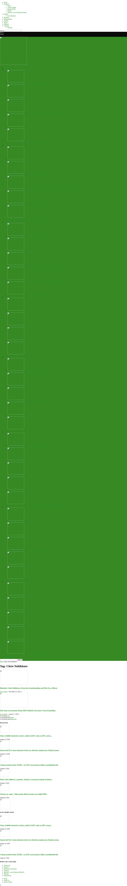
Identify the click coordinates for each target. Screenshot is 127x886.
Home (5, 2)
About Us (6, 880)
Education (7, 875)
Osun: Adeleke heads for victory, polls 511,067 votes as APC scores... (26, 736)
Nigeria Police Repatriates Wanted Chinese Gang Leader (24, 430)
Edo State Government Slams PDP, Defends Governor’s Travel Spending (27, 710)
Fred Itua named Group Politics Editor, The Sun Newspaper (25, 142)
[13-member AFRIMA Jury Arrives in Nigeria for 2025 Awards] (15, 324)
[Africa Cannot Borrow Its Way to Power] (15, 594)
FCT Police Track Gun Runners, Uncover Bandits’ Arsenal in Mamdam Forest (30, 98)
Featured (6, 4)
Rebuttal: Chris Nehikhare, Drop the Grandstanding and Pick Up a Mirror (29, 655)
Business (6, 17)
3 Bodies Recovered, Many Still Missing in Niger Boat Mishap (25, 565)
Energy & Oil (11, 9)
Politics (6, 14)
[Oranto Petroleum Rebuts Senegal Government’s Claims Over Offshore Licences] (15, 250)
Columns (6, 26)
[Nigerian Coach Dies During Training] (15, 474)
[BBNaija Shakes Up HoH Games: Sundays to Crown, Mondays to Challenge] (15, 354)
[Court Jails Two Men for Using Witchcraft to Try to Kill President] (15, 385)
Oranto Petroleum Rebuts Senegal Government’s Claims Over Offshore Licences (31, 251)
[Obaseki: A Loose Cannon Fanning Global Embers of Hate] (15, 638)
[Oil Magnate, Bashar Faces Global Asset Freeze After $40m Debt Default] (15, 235)
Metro (6, 874)
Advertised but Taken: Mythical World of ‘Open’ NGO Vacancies (26, 611)
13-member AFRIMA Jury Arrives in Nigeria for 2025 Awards (25, 326)
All (8, 144)
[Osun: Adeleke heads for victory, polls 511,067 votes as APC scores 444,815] (15, 158)
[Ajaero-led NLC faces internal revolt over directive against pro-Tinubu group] (15, 82)
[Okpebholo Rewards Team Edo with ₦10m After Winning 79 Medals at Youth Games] (15, 445)
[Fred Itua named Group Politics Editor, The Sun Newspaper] (15, 140)
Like (8, 716)
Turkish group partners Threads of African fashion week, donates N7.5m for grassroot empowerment (36, 266)
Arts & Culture (11, 7)
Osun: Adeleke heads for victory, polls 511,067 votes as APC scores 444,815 (29, 160)
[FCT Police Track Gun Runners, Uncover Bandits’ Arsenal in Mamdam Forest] (15, 96)
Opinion (9, 27)
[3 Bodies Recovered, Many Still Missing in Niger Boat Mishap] (15, 563)
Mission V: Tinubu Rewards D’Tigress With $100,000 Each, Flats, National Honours (32, 490)
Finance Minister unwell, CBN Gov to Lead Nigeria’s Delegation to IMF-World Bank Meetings (35, 295)
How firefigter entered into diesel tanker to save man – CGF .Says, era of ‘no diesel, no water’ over (36, 113)
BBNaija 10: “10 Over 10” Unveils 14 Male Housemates (24, 341)
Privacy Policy (8, 882)
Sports (5, 22)
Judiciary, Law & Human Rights (16, 12)
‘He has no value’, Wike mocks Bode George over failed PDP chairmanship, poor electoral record (36, 204)
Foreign (6, 21)
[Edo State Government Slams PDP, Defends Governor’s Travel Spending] (14, 707)
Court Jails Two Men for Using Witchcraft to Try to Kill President (26, 386)
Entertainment (8, 19)
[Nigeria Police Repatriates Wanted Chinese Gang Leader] (15, 428)
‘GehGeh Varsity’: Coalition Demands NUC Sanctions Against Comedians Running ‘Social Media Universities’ (40, 311)
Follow (12, 717)
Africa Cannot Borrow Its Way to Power (19, 596)
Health (9, 10)
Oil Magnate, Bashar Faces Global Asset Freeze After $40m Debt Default (29, 237)
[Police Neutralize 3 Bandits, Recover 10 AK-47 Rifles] (15, 578)
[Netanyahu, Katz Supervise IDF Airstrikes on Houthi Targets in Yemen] (15, 414)
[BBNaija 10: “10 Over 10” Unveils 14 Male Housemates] (15, 339)
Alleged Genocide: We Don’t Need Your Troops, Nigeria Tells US (26, 372)
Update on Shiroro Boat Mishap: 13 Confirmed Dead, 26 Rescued (26, 551)
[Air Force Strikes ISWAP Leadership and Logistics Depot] (15, 534)
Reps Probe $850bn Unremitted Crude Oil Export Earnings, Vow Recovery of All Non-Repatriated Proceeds (39, 280)
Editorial (6, 24)
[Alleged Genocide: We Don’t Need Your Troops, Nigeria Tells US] (15, 370)
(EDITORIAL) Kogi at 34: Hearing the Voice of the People (24, 521)
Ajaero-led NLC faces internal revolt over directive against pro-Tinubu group (30, 84)
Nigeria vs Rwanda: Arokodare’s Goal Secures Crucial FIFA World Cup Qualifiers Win (33, 461)
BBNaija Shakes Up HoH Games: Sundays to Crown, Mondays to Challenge (30, 355)
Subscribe (14, 719)
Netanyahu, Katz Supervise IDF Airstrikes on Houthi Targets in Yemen (28, 415)
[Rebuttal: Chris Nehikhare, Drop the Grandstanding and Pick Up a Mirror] (15, 653)
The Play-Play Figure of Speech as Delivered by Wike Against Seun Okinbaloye (31, 625)
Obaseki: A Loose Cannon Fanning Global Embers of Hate (24, 640)
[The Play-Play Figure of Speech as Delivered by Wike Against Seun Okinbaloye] (15, 624)
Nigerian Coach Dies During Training (18, 476)
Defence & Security (10, 869)
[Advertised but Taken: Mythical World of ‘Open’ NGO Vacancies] (15, 609)
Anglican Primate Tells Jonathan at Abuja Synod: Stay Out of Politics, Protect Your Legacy (34, 219)
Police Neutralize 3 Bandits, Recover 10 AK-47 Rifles (23, 580)
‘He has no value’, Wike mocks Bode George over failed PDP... (24, 794)
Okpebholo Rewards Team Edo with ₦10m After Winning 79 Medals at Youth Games (32, 446)
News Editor (3, 691)
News (9, 5)
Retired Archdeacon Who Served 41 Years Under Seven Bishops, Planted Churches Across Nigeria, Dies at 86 (39, 127)
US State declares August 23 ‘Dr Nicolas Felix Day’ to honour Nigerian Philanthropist (32, 401)
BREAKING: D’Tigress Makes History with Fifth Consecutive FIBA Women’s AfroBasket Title (35, 505)
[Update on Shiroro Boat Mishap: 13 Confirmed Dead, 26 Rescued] (15, 549)
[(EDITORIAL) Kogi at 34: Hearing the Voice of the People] (15, 520)
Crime (6, 870)
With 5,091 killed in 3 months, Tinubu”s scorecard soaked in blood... (26, 779)
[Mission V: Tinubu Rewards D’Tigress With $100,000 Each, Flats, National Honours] (15, 489)
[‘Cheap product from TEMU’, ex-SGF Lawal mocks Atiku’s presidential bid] (15, 173)
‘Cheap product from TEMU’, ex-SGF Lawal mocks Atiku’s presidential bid (30, 175)
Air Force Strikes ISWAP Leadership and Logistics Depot (24, 536)
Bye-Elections (11, 15)
